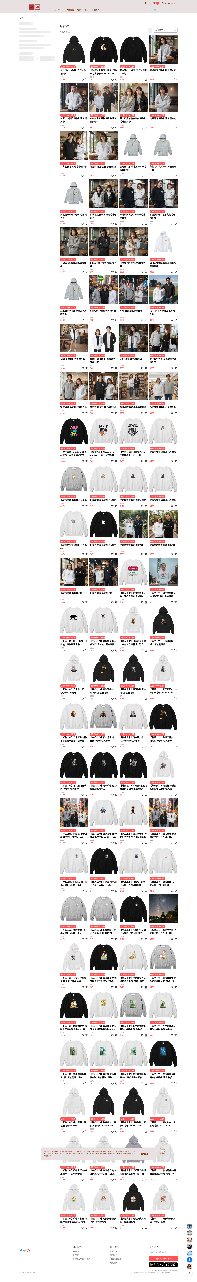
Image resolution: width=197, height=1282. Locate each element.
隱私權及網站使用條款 (68, 1154)
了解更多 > (47, 1156)
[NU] (34, 7)
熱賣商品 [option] (159, 30)
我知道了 (144, 1154)
